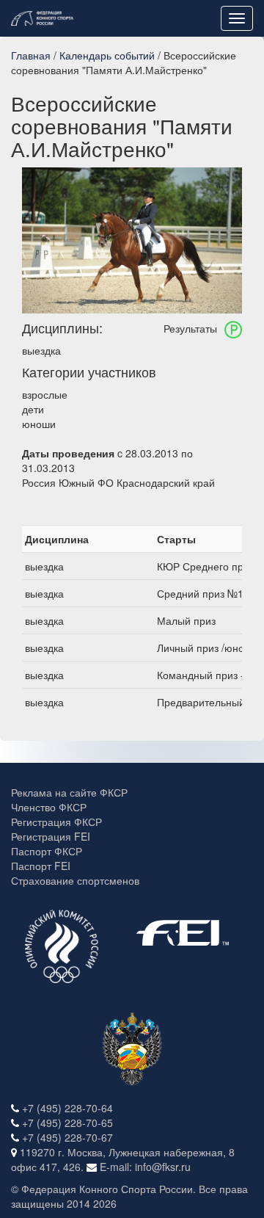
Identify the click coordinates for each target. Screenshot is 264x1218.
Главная (31, 55)
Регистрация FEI (50, 836)
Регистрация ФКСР (56, 821)
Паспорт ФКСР (46, 851)
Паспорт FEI (40, 865)
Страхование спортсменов (75, 880)
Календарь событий (107, 55)
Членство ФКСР (49, 807)
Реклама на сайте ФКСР (69, 792)
